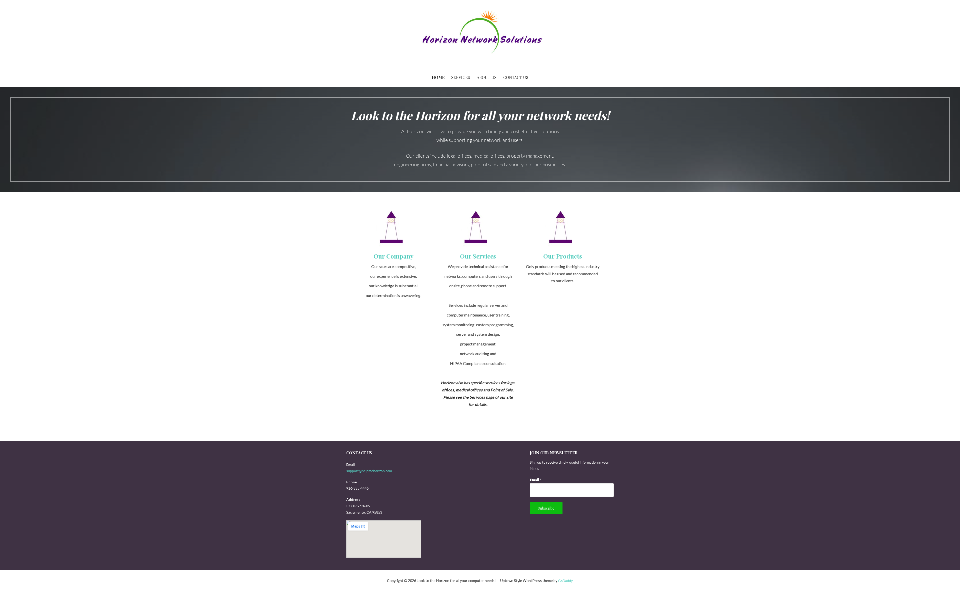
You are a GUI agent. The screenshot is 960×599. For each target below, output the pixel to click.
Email (536, 480)
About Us (486, 77)
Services (460, 77)
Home (438, 77)
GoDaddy (565, 581)
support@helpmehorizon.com (369, 471)
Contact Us (515, 77)
